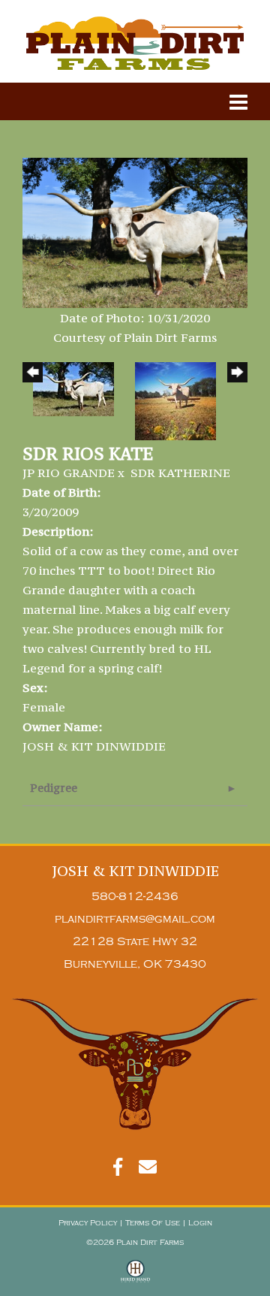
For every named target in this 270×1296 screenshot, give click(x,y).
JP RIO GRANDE (68, 472)
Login (200, 1223)
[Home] (135, 1064)
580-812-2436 (135, 896)
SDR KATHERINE (180, 472)
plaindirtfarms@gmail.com (135, 919)
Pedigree (53, 788)
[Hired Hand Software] (135, 1278)
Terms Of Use (152, 1223)
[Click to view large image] (135, 231)
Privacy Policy (87, 1223)
